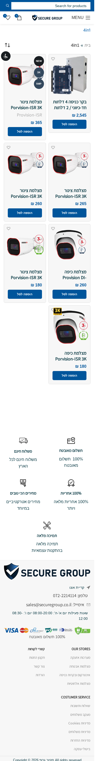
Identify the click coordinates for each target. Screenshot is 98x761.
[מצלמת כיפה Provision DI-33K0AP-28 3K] (69, 245)
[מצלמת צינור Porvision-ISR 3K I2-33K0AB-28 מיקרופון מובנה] (25, 245)
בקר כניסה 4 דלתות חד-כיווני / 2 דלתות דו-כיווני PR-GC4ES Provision (69, 110)
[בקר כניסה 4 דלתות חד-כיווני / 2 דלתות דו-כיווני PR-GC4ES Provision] (69, 75)
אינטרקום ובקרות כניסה (74, 675)
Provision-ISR (29, 115)
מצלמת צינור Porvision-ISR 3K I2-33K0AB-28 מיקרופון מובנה (26, 280)
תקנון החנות (36, 657)
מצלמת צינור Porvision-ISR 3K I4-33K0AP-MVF (26, 107)
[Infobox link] (71, 453)
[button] (70, 124)
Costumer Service (75, 697)
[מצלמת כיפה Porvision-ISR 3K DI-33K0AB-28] (69, 327)
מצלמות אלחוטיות (78, 683)
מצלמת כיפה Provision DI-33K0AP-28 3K (73, 277)
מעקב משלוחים (80, 714)
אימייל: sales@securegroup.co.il (55, 604)
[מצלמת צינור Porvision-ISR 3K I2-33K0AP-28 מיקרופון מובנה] (25, 164)
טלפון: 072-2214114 (70, 595)
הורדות (40, 675)
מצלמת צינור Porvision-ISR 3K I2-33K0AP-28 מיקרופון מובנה (26, 198)
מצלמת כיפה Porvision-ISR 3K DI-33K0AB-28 (70, 358)
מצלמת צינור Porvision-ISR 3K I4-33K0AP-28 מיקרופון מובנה (70, 198)
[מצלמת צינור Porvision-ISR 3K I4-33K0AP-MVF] (25, 75)
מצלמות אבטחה (79, 666)
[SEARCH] (7, 5)
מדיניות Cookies (79, 723)
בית (87, 45)
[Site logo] (47, 17)
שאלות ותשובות (80, 705)
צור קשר (39, 666)
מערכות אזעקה (80, 657)
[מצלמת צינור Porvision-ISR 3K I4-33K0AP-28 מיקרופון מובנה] (69, 164)
